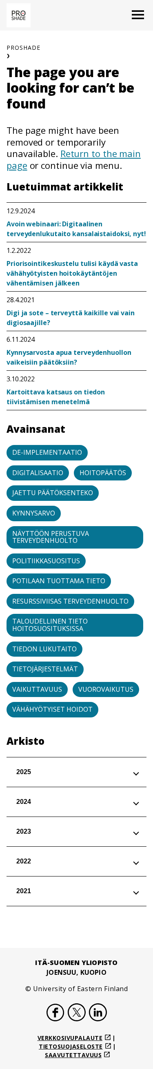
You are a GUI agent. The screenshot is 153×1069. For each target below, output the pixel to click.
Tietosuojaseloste (71, 1046)
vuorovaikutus (105, 689)
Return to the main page (74, 159)
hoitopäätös (103, 472)
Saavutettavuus (73, 1055)
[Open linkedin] (98, 1013)
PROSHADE (23, 47)
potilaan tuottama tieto (58, 580)
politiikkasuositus (46, 560)
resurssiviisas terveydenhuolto (70, 601)
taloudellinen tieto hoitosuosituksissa (50, 625)
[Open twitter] (77, 1013)
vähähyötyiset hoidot (52, 709)
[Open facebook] (55, 1013)
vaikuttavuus (37, 689)
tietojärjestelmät (45, 668)
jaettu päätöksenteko (52, 492)
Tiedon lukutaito (44, 648)
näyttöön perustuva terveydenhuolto (50, 537)
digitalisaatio (37, 472)
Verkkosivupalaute (70, 1038)
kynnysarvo (33, 513)
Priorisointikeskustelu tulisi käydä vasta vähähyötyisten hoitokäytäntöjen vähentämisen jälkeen (72, 273)
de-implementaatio (47, 452)
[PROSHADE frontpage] (19, 15)
